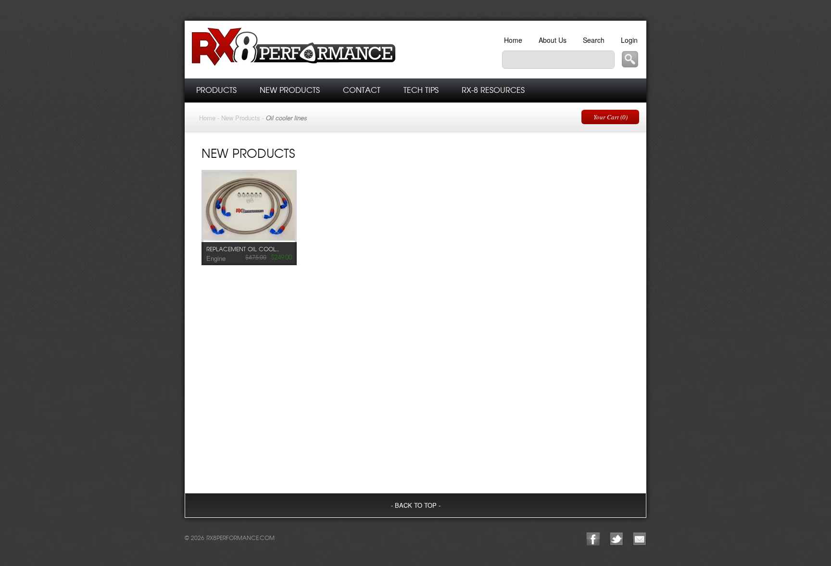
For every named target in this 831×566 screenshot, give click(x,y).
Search (593, 40)
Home (513, 40)
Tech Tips (421, 90)
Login (629, 40)
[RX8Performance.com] (324, 49)
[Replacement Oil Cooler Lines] (249, 207)
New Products (290, 90)
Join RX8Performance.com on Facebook (593, 539)
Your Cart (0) (610, 117)
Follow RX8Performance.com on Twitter (616, 539)
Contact (361, 90)
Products (216, 90)
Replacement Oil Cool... (242, 249)
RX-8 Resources (493, 90)
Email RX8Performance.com (639, 539)
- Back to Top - (416, 505)
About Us (553, 40)
